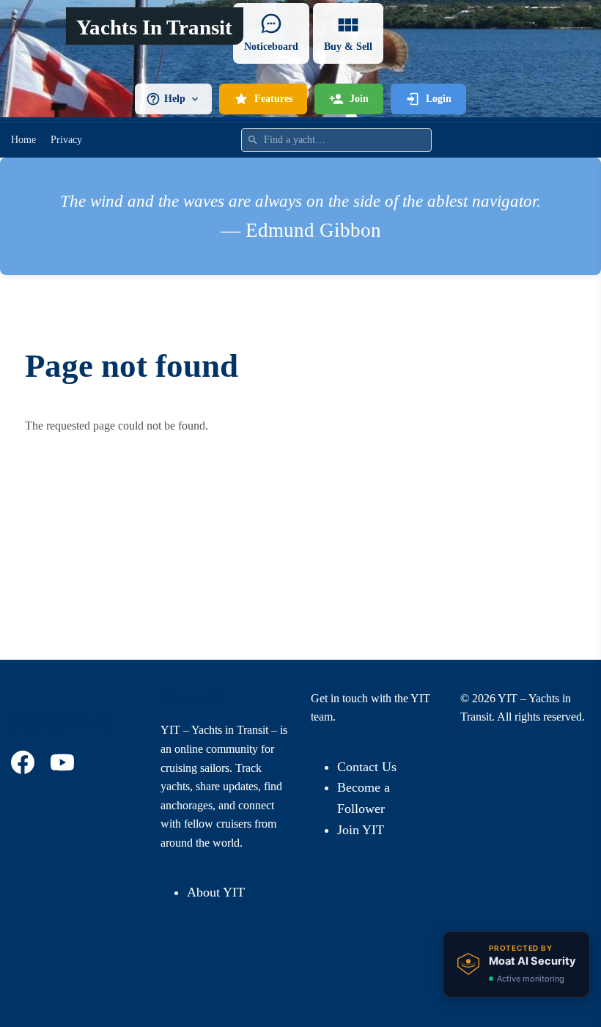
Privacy (66, 139)
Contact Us (367, 766)
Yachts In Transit (154, 27)
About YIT (216, 892)
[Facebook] (25, 762)
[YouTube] (64, 762)
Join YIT (360, 829)
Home (23, 139)
